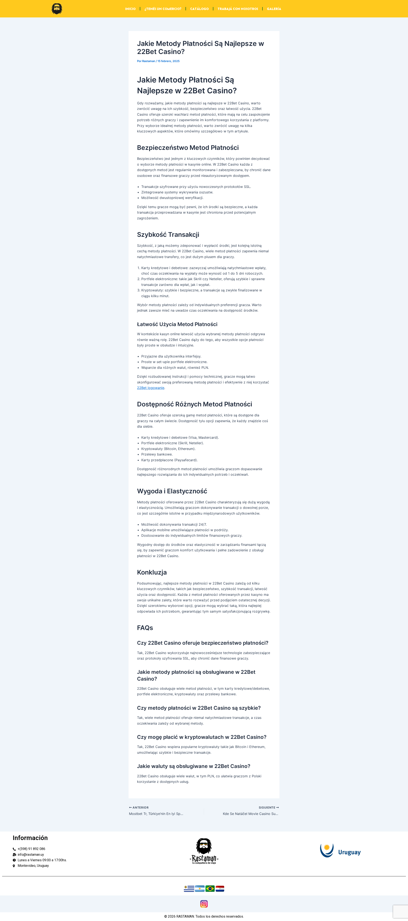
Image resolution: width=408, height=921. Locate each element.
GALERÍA (274, 9)
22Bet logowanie (150, 388)
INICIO (130, 9)
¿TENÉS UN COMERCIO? (162, 9)
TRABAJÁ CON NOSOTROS (238, 9)
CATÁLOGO (199, 9)
